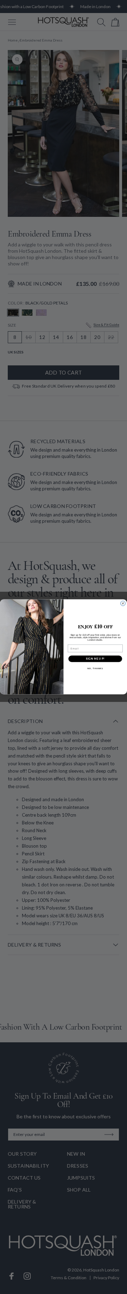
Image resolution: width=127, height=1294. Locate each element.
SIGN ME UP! (95, 658)
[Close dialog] (123, 603)
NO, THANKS (95, 668)
